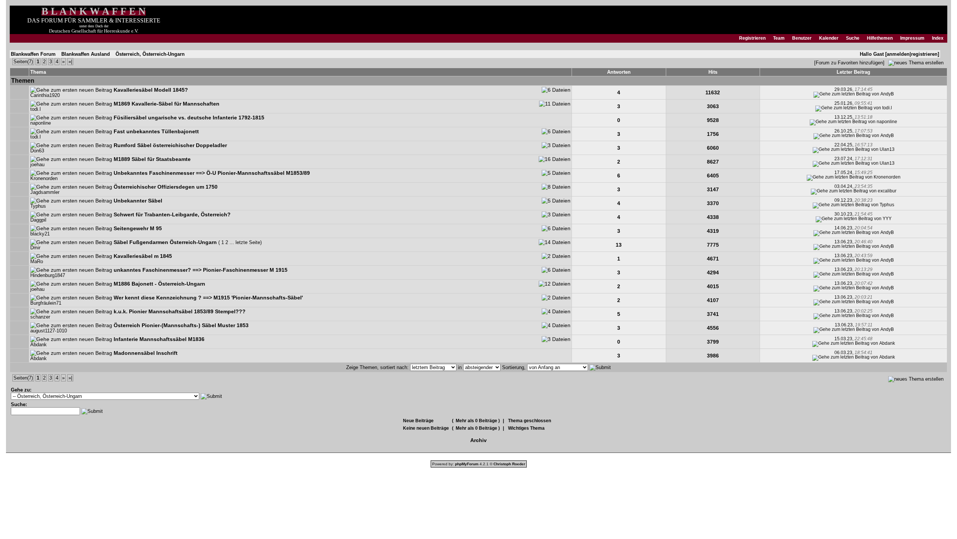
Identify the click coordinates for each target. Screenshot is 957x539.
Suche (852, 38)
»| (70, 61)
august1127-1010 (48, 331)
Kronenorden (44, 178)
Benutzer (802, 38)
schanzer (40, 317)
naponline (40, 123)
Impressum (912, 38)
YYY (887, 218)
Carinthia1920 (45, 95)
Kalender (828, 38)
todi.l (35, 109)
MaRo (36, 261)
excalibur (887, 191)
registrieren (924, 54)
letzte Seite (248, 242)
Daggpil (38, 220)
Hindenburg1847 (47, 275)
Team (779, 38)
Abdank (38, 344)
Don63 (37, 150)
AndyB (887, 94)
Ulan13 (887, 149)
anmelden (898, 54)
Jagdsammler (44, 192)
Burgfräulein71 (45, 303)
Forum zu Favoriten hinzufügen (849, 63)
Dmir (35, 247)
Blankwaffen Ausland (85, 54)
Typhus (38, 206)
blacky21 (40, 234)
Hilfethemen (880, 38)
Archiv (478, 440)
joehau (37, 164)
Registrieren (752, 38)
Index (938, 38)
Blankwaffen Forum (33, 54)
